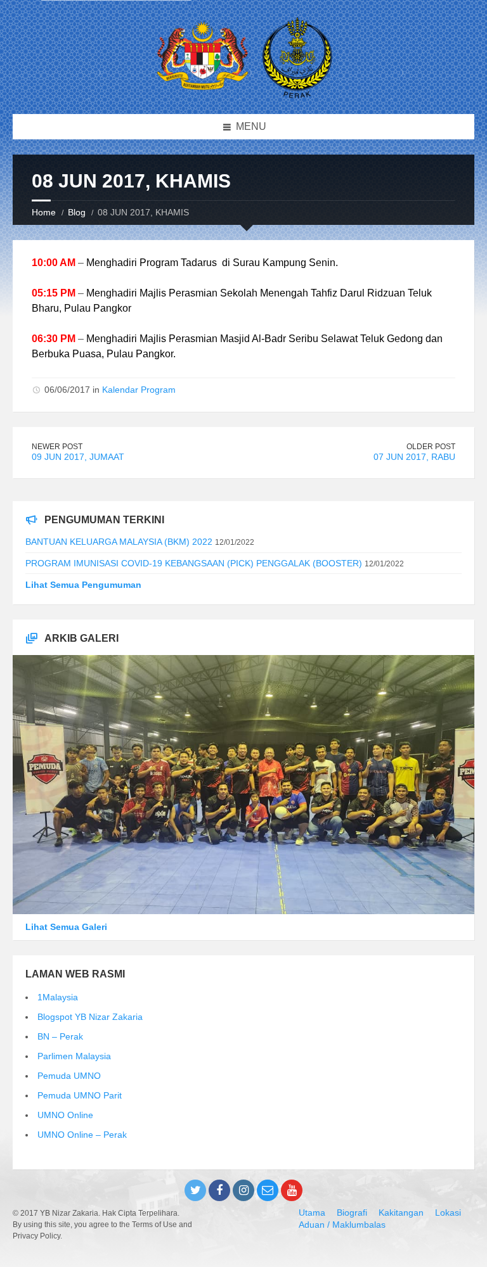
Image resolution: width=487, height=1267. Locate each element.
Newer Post (57, 446)
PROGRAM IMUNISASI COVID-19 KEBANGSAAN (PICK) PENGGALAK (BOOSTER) (193, 563)
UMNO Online (65, 1115)
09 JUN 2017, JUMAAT (78, 457)
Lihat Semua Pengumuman (83, 585)
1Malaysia (57, 997)
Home (44, 212)
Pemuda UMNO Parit (79, 1095)
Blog (77, 212)
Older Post (430, 446)
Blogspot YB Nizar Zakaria (90, 1017)
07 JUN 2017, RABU (414, 457)
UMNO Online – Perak (82, 1135)
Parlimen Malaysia (74, 1056)
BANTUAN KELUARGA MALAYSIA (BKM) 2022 (118, 542)
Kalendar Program (139, 390)
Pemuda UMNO (69, 1076)
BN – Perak (60, 1036)
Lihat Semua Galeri (66, 927)
